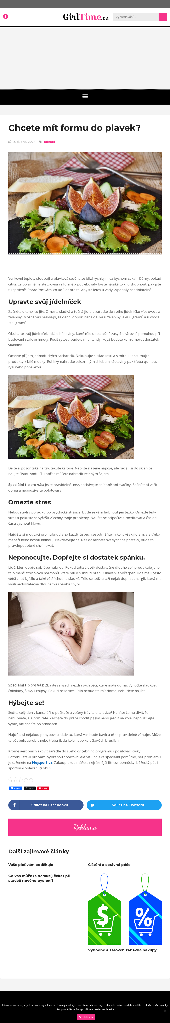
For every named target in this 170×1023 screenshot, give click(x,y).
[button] (85, 96)
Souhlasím (86, 1017)
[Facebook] (5, 16)
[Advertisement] (85, 58)
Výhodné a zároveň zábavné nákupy (122, 950)
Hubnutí (49, 142)
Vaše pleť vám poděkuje (30, 865)
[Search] (163, 17)
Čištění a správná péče (109, 865)
